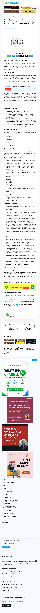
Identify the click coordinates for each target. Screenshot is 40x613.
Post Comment (6, 546)
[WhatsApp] (9, 56)
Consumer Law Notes (7, 492)
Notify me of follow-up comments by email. (11, 540)
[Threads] (26, 56)
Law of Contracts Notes (8, 488)
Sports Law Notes (7, 515)
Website (29, 527)
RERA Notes (5, 512)
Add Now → (8, 89)
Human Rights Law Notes (8, 501)
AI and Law (5, 485)
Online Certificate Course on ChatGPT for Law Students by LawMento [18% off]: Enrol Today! (31, 348)
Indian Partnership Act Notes (9, 506)
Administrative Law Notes (8, 484)
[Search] (37, 2)
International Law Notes (8, 504)
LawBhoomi (4, 560)
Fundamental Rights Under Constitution (11, 500)
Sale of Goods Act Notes (8, 513)
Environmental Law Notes (8, 497)
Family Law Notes (7, 498)
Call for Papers (6, 28)
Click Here (18, 304)
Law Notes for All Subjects (8, 482)
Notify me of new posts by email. (10, 543)
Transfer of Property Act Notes (9, 516)
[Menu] (3, 2)
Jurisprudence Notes (7, 509)
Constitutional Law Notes (8, 491)
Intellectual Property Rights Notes (10, 507)
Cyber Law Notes (6, 495)
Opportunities (12, 28)
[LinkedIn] (13, 56)
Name (4, 527)
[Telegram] (31, 56)
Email (16, 527)
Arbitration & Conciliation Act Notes (10, 487)
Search (34, 359)
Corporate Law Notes (7, 494)
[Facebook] (18, 56)
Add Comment (6, 530)
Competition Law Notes (8, 490)
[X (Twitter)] (22, 56)
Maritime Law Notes (7, 503)
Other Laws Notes (7, 518)
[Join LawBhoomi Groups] (20, 287)
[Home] (4, 15)
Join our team (20, 601)
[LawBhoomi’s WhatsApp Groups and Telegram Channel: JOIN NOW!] (20, 341)
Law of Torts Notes (7, 510)
